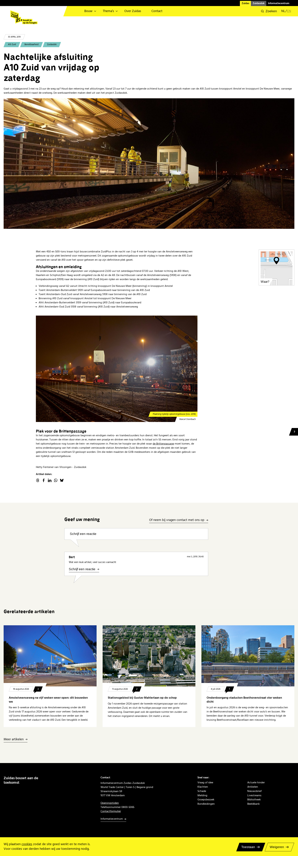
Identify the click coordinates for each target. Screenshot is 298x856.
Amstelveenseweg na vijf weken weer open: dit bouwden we (48, 700)
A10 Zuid (12, 44)
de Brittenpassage (163, 444)
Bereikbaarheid (31, 44)
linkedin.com (49, 480)
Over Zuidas (132, 11)
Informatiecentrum (278, 3)
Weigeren (277, 847)
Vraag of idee (205, 783)
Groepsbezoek (205, 800)
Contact (156, 11)
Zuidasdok (259, 3)
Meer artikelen (14, 740)
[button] (269, 11)
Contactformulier (111, 811)
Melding (202, 795)
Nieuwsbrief (254, 791)
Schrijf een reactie (83, 534)
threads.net (37, 480)
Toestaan (248, 847)
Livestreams (254, 795)
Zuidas (245, 3)
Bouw (88, 11)
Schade (201, 791)
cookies (27, 844)
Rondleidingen (206, 804)
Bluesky (61, 480)
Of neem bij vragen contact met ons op (176, 520)
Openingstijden (110, 803)
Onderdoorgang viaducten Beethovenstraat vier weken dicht (244, 700)
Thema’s (108, 11)
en (289, 11)
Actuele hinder (256, 783)
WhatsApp (55, 480)
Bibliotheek (254, 800)
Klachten (202, 787)
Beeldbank (253, 804)
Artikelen (252, 787)
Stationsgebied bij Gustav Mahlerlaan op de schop (142, 698)
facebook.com (43, 480)
